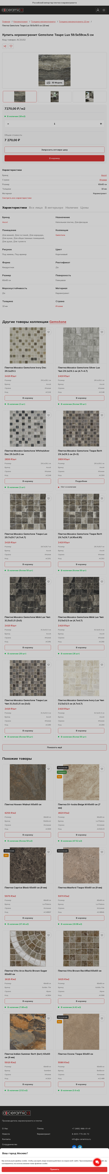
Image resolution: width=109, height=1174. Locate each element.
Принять (54, 1169)
